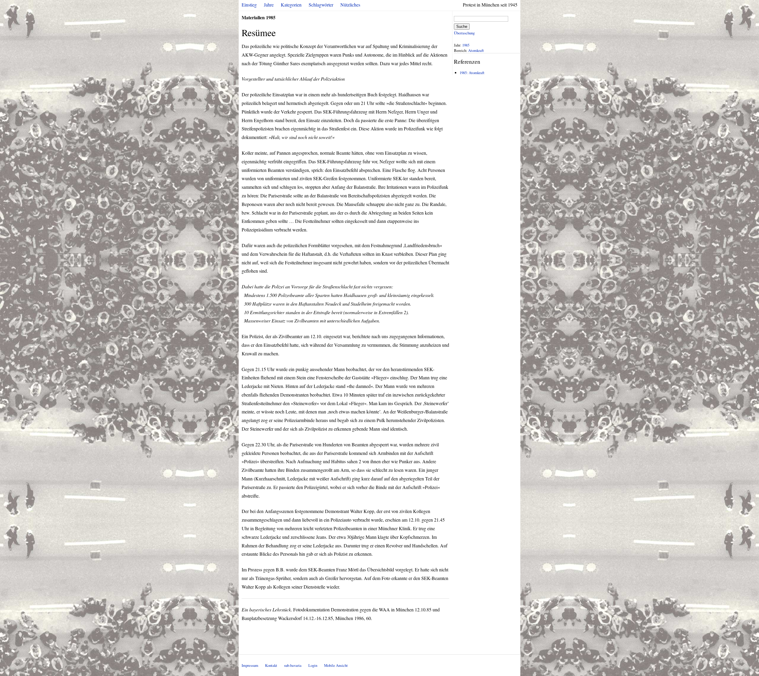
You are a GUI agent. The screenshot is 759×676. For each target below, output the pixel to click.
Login (312, 665)
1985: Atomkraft (472, 72)
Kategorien (291, 4)
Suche (461, 26)
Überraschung (464, 33)
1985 (465, 45)
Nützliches (350, 4)
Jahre (269, 4)
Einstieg (249, 4)
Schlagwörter (321, 4)
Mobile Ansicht (336, 665)
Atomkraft (476, 50)
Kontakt (271, 665)
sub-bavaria (293, 665)
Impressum (250, 665)
